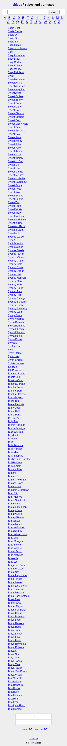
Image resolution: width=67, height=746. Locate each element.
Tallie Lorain (14, 466)
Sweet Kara (14, 154)
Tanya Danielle (16, 616)
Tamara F (13, 476)
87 (33, 716)
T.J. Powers (14, 370)
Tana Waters (15, 548)
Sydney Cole (15, 264)
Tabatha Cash (15, 380)
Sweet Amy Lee (16, 86)
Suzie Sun (13, 41)
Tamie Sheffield (16, 500)
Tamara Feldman (17, 479)
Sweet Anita (14, 93)
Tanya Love (14, 637)
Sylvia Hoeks (15, 336)
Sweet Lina (14, 168)
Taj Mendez (14, 435)
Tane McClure (15, 555)
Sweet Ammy (15, 82)
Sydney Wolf (15, 312)
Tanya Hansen (16, 623)
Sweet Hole (14, 134)
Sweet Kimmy (15, 158)
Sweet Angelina (16, 89)
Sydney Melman (17, 277)
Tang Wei (13, 561)
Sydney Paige (15, 288)
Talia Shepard (15, 455)
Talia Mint (13, 452)
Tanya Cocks (15, 613)
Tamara (12, 472)
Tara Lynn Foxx (16, 705)
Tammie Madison (17, 507)
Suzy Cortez (14, 62)
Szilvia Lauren (16, 363)
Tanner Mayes (15, 606)
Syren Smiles (15, 360)
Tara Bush (13, 691)
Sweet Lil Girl (15, 161)
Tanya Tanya (15, 661)
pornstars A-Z (26, 729)
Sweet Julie (14, 147)
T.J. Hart (12, 366)
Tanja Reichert (16, 592)
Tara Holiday (15, 695)
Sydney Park (15, 291)
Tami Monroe (15, 496)
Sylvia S (12, 342)
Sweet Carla (15, 103)
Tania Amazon (16, 568)
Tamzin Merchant (17, 534)
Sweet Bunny (15, 99)
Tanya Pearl (14, 640)
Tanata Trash (15, 551)
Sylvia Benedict (16, 322)
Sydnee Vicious (16, 257)
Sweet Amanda (16, 79)
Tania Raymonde (17, 575)
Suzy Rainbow (16, 72)
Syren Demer (15, 353)
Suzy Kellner (15, 65)
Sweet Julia (14, 144)
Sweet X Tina (15, 223)
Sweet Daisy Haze (18, 123)
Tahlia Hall (14, 411)
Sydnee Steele (16, 250)
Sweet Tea (13, 202)
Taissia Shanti (15, 431)
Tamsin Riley (15, 531)
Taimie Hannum (16, 425)
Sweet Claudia (16, 117)
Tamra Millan (15, 524)
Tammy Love (15, 514)
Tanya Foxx (14, 620)
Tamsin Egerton (16, 527)
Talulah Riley (15, 469)
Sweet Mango (15, 171)
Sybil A (12, 240)
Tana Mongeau (16, 541)
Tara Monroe (15, 709)
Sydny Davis (15, 315)
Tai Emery (13, 418)
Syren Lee (13, 356)
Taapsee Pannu (16, 373)
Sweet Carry (15, 106)
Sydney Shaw (15, 305)
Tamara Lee (14, 486)
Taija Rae (13, 421)
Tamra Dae (14, 520)
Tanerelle (13, 558)
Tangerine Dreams (18, 565)
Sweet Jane (14, 137)
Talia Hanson (15, 449)
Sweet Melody (16, 175)
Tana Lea (13, 537)
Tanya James (15, 630)
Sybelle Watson (16, 236)
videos (17, 4)
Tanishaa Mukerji (17, 585)
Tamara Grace (15, 483)
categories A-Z (40, 729)
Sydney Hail (14, 274)
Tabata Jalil (14, 377)
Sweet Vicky (15, 212)
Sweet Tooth (15, 206)
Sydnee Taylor (16, 253)
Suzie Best (14, 28)
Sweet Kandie (15, 151)
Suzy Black (14, 58)
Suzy (10, 52)
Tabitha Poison (16, 387)
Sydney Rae (15, 295)
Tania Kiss (13, 572)
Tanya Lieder (15, 633)
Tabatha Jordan (16, 383)
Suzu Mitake (15, 45)
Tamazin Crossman (18, 490)
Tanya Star (14, 657)
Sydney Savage (16, 298)
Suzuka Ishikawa (17, 48)
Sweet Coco (14, 120)
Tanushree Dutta (17, 609)
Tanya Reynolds (17, 644)
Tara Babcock (15, 685)
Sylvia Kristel (15, 339)
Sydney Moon (15, 281)
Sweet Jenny (15, 141)
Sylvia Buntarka (16, 325)
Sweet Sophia (15, 195)
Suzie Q (12, 34)
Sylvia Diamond (16, 332)
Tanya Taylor (15, 668)
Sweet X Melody (17, 219)
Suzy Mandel (15, 69)
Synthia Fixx (15, 346)
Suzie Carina (15, 31)
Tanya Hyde (14, 626)
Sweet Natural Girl (18, 182)
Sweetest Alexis (16, 226)
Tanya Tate (14, 664)
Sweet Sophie (15, 199)
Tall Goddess (15, 462)
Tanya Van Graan (17, 671)
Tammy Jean (15, 510)
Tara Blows (14, 688)
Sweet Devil (14, 127)
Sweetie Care (15, 229)
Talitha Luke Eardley (19, 459)
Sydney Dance (16, 271)
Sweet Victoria (16, 216)
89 (33, 722)
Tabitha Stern (15, 390)
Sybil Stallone (15, 247)
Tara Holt (13, 698)
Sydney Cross (15, 267)
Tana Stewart (15, 544)
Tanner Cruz (14, 602)
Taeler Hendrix (16, 404)
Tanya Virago (15, 674)
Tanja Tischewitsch (18, 596)
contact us (33, 738)
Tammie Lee (14, 503)
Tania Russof (15, 582)
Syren (11, 349)
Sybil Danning (16, 243)
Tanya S (12, 650)
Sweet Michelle (16, 178)
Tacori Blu (13, 401)
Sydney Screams (17, 301)
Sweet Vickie (15, 209)
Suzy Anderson (16, 55)
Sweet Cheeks (16, 113)
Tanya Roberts (16, 647)
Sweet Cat (13, 110)
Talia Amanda (15, 445)
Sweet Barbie (15, 96)
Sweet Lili (13, 164)
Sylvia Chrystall (16, 329)
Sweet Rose (14, 188)
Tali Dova (13, 438)
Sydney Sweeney (17, 308)
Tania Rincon (15, 579)
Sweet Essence (16, 130)
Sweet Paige (15, 185)
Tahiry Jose (14, 407)
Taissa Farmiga (16, 428)
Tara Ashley (14, 681)
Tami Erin (13, 493)
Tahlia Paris (14, 414)
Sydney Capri (15, 260)
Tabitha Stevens (17, 394)
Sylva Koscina (16, 318)
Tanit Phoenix (15, 589)
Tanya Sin (13, 654)
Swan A (12, 76)
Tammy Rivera (16, 517)
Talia (10, 442)
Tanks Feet (14, 599)
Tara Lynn (13, 702)
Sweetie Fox (15, 233)
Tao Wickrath (15, 678)
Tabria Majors (15, 397)
